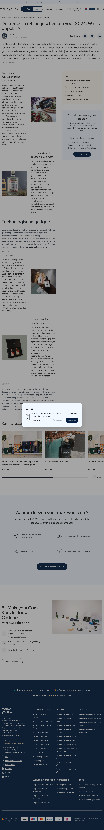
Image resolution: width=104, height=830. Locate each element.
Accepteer (72, 420)
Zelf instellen (57, 420)
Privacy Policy (36, 420)
